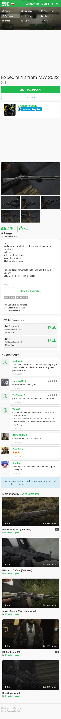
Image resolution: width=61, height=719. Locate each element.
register (38, 481)
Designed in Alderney (11, 708)
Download (32, 89)
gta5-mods (17, 360)
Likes (26, 230)
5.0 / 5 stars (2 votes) (9, 236)
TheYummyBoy (19, 395)
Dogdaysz (17, 463)
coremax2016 (19, 380)
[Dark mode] (53, 3)
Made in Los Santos (10, 711)
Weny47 (16, 409)
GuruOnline (18, 449)
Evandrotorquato (27, 106)
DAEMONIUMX (19, 435)
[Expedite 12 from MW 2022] (30, 178)
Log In (28, 481)
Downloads (11, 230)
